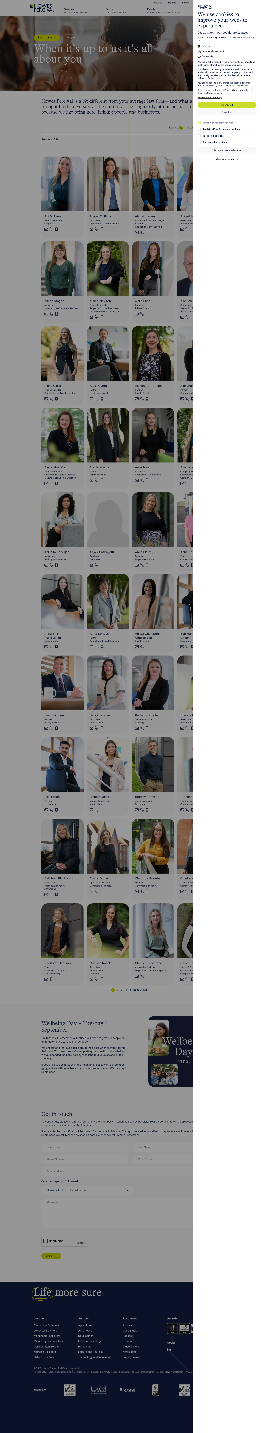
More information (225, 159)
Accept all (227, 104)
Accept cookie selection (227, 150)
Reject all (227, 112)
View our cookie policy (210, 97)
